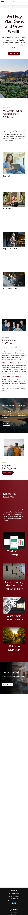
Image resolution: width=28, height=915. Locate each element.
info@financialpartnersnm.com (14, 900)
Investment (14, 914)
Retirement (14, 912)
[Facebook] (13, 903)
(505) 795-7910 (15, 893)
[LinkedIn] (15, 903)
